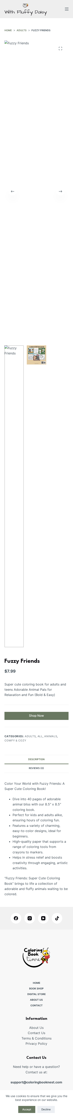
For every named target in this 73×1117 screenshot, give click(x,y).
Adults (30, 736)
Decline (46, 1109)
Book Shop (36, 988)
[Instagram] (29, 918)
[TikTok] (57, 918)
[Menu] (67, 9)
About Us (36, 999)
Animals (50, 736)
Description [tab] (36, 759)
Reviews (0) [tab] (36, 768)
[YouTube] (43, 918)
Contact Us (36, 1033)
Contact (36, 1005)
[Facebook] (16, 918)
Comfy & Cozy (15, 740)
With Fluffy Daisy (25, 11)
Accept (26, 1109)
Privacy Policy (36, 1044)
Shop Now (36, 715)
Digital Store (36, 994)
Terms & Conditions (36, 1038)
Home (36, 982)
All (40, 736)
